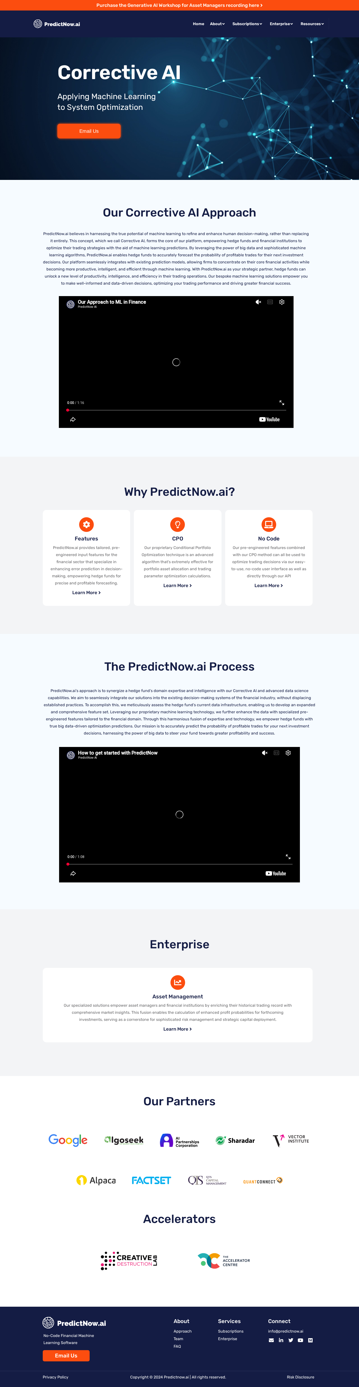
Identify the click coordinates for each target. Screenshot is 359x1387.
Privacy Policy (55, 1377)
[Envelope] (271, 1340)
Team (178, 1338)
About (216, 23)
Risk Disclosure (300, 1377)
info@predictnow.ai (285, 1331)
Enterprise (280, 23)
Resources (311, 23)
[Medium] (310, 1340)
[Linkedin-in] (281, 1340)
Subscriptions (245, 23)
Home (198, 23)
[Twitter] (291, 1340)
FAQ (177, 1346)
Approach (183, 1331)
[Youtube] (301, 1340)
